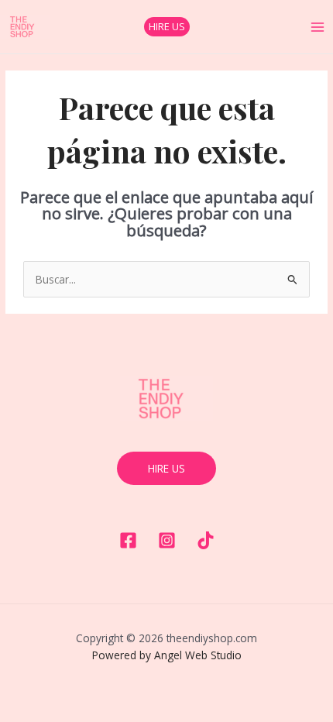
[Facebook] (128, 540)
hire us (166, 468)
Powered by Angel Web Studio (167, 655)
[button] (167, 26)
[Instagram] (167, 540)
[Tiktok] (206, 540)
